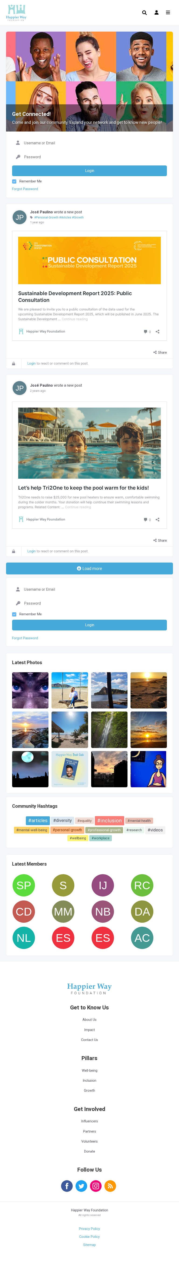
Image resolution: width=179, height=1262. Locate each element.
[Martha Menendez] (63, 911)
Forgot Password (25, 189)
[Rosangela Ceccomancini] (142, 885)
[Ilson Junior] (102, 885)
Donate (89, 1151)
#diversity (62, 820)
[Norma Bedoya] (102, 911)
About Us (89, 1020)
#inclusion (109, 821)
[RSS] (110, 1189)
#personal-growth (67, 830)
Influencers (89, 1121)
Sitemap (89, 1245)
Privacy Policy (89, 1229)
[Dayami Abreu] (142, 911)
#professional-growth (104, 830)
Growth (89, 1091)
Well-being (89, 1071)
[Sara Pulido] (23, 885)
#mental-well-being (31, 830)
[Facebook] (67, 1189)
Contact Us (89, 1040)
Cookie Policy (89, 1237)
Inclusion (89, 1081)
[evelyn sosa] (102, 937)
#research (134, 830)
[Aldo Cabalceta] (142, 937)
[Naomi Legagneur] (23, 937)
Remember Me (30, 181)
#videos (155, 830)
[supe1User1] (63, 885)
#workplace (101, 838)
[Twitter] (81, 1189)
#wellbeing (78, 838)
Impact (89, 1030)
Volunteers (89, 1141)
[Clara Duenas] (23, 911)
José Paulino (41, 212)
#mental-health (139, 821)
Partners (89, 1131)
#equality (84, 821)
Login (32, 364)
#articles (38, 820)
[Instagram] (95, 1189)
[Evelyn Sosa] (63, 937)
